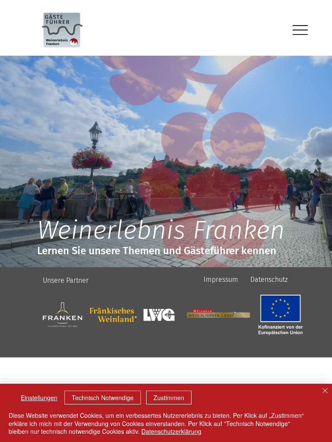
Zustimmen (168, 397)
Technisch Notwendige (103, 397)
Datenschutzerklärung (171, 431)
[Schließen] (325, 391)
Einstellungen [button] (39, 397)
